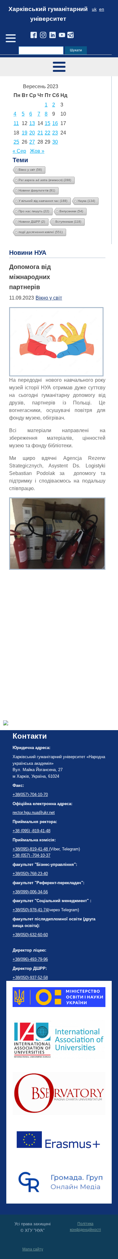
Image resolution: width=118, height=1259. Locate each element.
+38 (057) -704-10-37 (31, 855)
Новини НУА (27, 252)
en (101, 9)
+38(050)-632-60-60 (30, 934)
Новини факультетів (37, 190)
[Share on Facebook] (5, 723)
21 (40, 132)
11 (16, 123)
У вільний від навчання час (43, 201)
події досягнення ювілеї (41, 232)
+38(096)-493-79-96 (30, 959)
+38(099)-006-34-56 (30, 892)
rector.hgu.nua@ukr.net (34, 812)
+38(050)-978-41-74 (30, 909)
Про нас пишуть (34, 211)
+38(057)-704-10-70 (30, 794)
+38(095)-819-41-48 (31, 849)
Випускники (71, 211)
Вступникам (68, 221)
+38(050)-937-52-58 (30, 977)
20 (32, 132)
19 (24, 132)
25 (16, 142)
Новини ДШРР (32, 221)
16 (55, 123)
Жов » (37, 151)
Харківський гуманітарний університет (48, 14)
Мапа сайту (32, 1249)
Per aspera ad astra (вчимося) (45, 180)
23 (55, 132)
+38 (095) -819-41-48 (31, 830)
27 (32, 142)
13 (32, 123)
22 (47, 132)
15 (47, 123)
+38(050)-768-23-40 (30, 873)
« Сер (19, 151)
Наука (86, 201)
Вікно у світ (30, 169)
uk (94, 9)
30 (55, 142)
